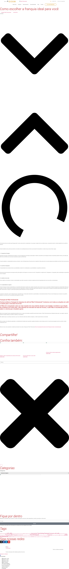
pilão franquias (62, 535)
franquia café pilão (54, 533)
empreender (34, 533)
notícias (53, 535)
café (5, 533)
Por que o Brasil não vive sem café (29, 355)
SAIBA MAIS (2, 356)
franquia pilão (9, 535)
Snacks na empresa (28, 536)
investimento (20, 535)
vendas (42, 536)
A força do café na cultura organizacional (53, 352)
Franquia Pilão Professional (6, 12)
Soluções (19, 4)
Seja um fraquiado (23, 536)
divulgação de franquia (28, 533)
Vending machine (46, 536)
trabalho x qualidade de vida (37, 536)
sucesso (32, 536)
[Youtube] (15, 1)
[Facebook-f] (11, 1)
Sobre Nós (14, 4)
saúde (20, 536)
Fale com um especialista (61, 1)
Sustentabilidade (33, 4)
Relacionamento (25, 4)
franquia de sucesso (2, 535)
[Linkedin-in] (13, 1)
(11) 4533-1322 (54, 1)
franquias (15, 535)
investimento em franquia (26, 535)
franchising (40, 533)
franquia (46, 533)
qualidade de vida (11, 536)
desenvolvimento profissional (15, 533)
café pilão (9, 533)
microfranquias (41, 535)
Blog (38, 4)
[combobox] (34, 362)
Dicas (24, 533)
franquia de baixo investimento (63, 533)
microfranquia (34, 535)
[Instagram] (9, 1)
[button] (34, 54)
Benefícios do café (2, 533)
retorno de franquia (16, 536)
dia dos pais (21, 533)
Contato (42, 4)
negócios (49, 535)
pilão (59, 535)
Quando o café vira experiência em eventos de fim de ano (10, 355)
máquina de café (45, 535)
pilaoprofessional (56, 535)
